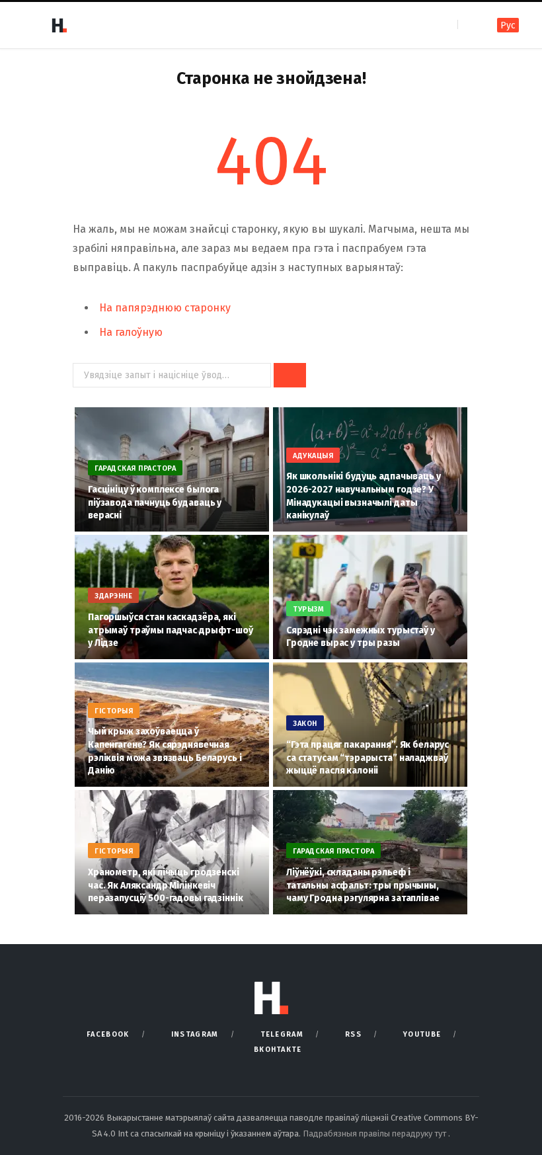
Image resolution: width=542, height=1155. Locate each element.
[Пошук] (469, 25)
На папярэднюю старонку (165, 307)
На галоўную (131, 332)
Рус (508, 25)
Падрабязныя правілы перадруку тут (375, 1133)
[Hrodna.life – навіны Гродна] (59, 25)
